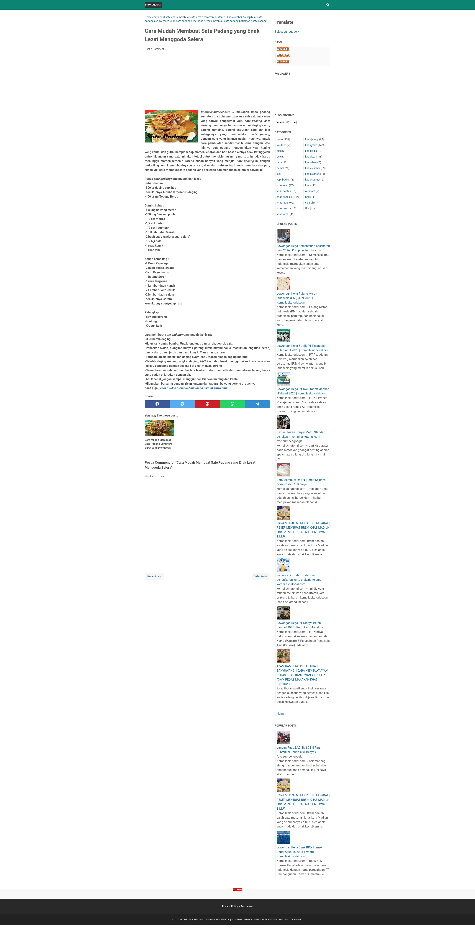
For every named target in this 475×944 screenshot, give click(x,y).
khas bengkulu (285, 196)
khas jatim (311, 145)
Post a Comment (154, 48)
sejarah (309, 202)
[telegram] (257, 404)
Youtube (281, 145)
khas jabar (283, 202)
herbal (280, 168)
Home (280, 713)
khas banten (284, 191)
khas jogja (311, 150)
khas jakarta (284, 208)
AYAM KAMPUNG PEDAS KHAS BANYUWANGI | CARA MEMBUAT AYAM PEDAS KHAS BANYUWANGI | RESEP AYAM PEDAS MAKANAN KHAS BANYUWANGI (302, 675)
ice (278, 173)
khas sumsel (312, 173)
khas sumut (312, 179)
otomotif (310, 191)
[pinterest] (207, 404)
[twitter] (182, 404)
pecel (308, 196)
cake (279, 162)
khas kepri (311, 156)
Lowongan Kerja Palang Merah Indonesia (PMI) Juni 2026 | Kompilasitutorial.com (297, 298)
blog (279, 150)
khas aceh (282, 185)
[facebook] (157, 404)
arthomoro (283, 55)
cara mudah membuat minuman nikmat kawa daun (194, 388)
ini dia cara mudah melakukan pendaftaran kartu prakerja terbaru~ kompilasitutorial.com (300, 579)
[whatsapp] (232, 404)
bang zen (283, 61)
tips (307, 208)
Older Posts (260, 576)
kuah (308, 185)
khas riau (310, 162)
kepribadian (283, 179)
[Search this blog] (328, 5)
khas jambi (283, 214)
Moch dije (283, 49)
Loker (280, 139)
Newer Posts (154, 576)
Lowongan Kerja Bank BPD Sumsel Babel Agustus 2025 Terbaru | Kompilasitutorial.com (299, 852)
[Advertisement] (207, 81)
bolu (279, 156)
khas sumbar (312, 168)
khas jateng (312, 139)
